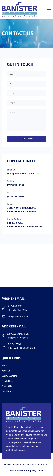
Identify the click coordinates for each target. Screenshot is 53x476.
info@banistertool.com (23, 173)
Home (4, 365)
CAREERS (6, 391)
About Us (6, 370)
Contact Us (7, 386)
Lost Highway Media (32, 470)
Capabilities (7, 381)
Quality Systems (9, 376)
